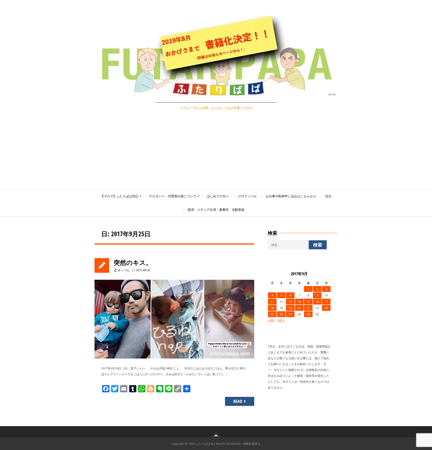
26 (281, 314)
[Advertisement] (216, 155)
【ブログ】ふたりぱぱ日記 (119, 196)
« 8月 (271, 320)
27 (290, 314)
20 (290, 308)
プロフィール (247, 196)
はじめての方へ (218, 196)
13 (290, 302)
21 (299, 308)
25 (272, 314)
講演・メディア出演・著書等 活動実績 (216, 209)
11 (272, 302)
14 (299, 302)
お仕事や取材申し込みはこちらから (291, 196)
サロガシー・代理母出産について (172, 196)
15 (308, 302)
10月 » (281, 320)
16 (317, 302)
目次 (328, 196)
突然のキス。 (133, 262)
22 (308, 308)
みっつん (124, 270)
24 (326, 308)
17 (326, 302)
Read (237, 401)
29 (308, 314)
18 (272, 308)
